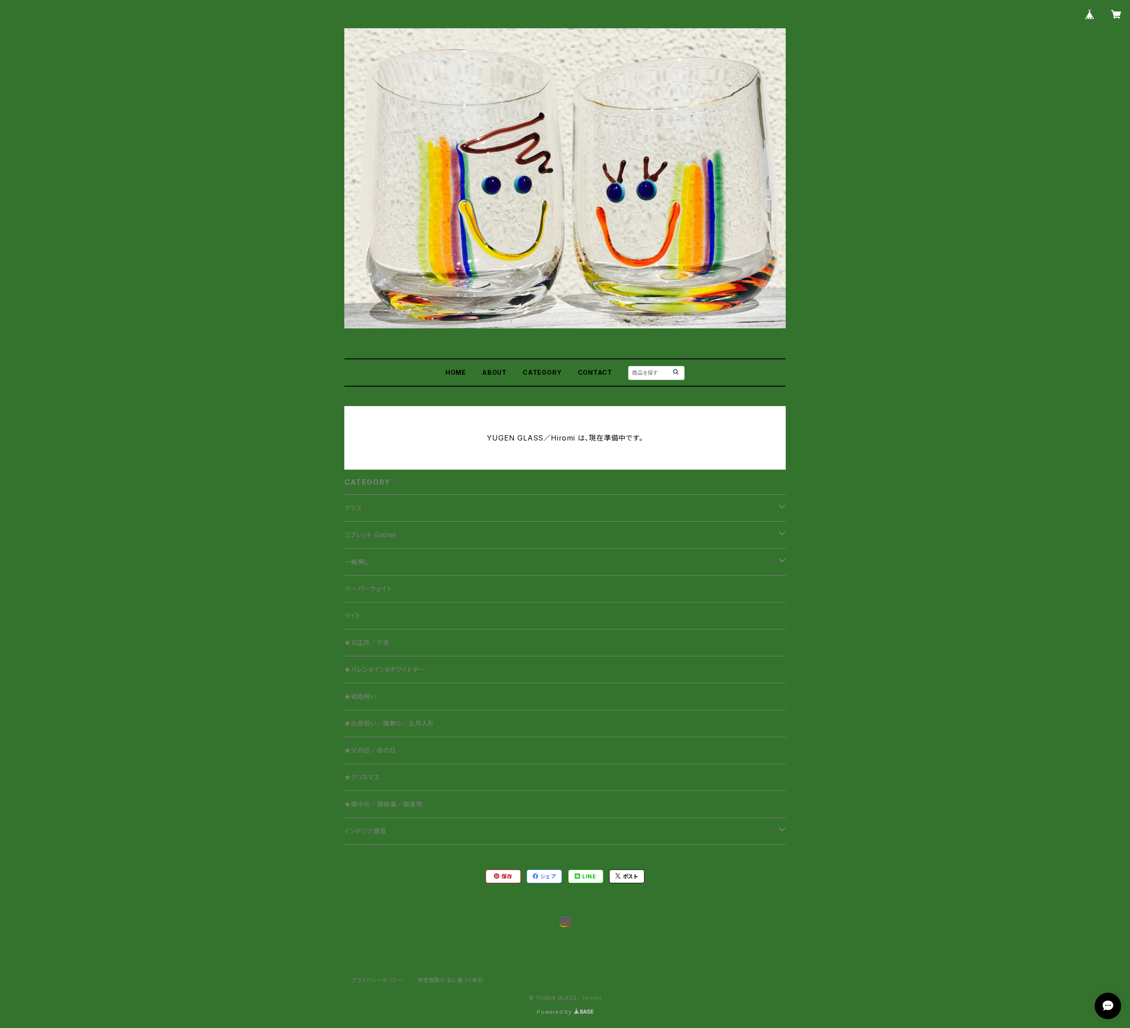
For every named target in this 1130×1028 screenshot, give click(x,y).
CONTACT (595, 372)
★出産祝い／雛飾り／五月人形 (389, 723)
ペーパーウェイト (368, 588)
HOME (455, 372)
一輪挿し (356, 561)
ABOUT (494, 372)
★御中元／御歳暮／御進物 (383, 804)
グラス (353, 508)
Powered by (555, 1012)
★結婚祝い (360, 696)
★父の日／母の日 (370, 750)
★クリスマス (362, 777)
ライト (352, 615)
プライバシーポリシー (377, 980)
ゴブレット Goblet (370, 534)
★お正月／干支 (367, 642)
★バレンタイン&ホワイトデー (384, 669)
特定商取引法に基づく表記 (451, 980)
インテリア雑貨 (365, 831)
